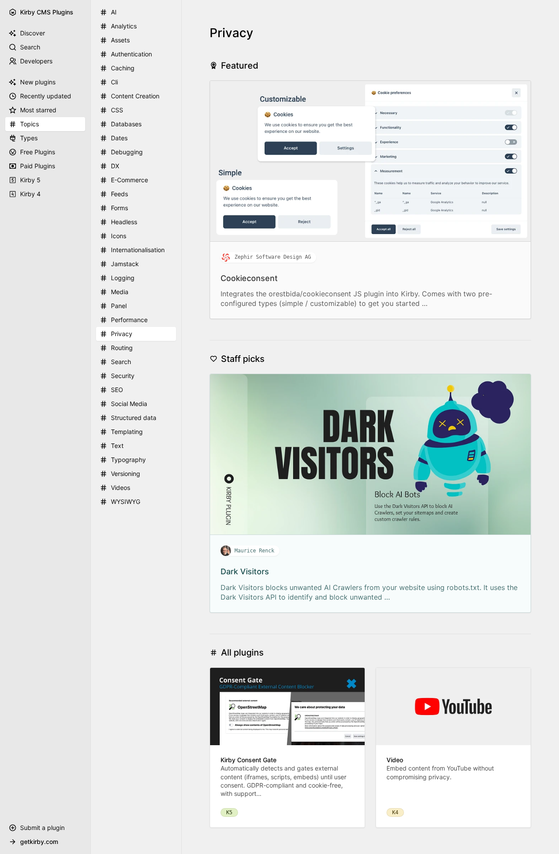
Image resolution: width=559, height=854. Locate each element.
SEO (117, 389)
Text (117, 445)
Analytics (124, 26)
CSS (117, 110)
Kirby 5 (30, 180)
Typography (128, 459)
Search (30, 47)
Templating (127, 431)
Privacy (121, 333)
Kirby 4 (30, 194)
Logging (123, 277)
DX (115, 166)
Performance (129, 319)
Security (123, 375)
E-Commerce (129, 180)
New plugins (37, 82)
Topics (29, 124)
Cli (114, 82)
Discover (32, 33)
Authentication (131, 54)
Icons (118, 236)
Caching (123, 68)
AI (114, 12)
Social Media (129, 403)
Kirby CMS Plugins (46, 12)
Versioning (125, 473)
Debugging (127, 152)
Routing (122, 347)
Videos (120, 487)
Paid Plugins (37, 166)
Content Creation (135, 96)
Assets (120, 40)
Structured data (133, 417)
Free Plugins (37, 152)
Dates (119, 138)
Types (29, 138)
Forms (119, 208)
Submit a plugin (42, 827)
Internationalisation (138, 249)
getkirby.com (39, 841)
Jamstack (125, 263)
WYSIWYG (125, 501)
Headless (124, 222)
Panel (119, 305)
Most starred (38, 110)
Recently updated (45, 96)
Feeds (119, 194)
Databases (126, 124)
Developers (36, 61)
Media (119, 291)
